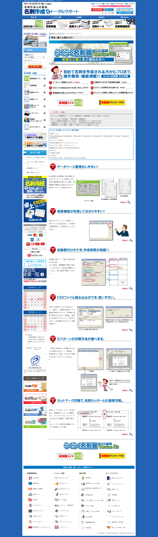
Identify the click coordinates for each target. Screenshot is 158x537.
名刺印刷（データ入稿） (93, 483)
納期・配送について (33, 172)
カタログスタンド (38, 511)
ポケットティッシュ (65, 521)
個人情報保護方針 (35, 367)
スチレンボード (116, 511)
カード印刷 (62, 500)
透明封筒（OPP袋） (118, 522)
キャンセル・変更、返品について (36, 163)
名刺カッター (36, 92)
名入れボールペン (64, 489)
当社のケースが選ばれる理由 (36, 157)
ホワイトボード (36, 127)
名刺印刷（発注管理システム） (93, 489)
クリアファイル (64, 511)
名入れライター (64, 494)
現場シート (36, 494)
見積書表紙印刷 (90, 522)
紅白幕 (35, 500)
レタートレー (36, 113)
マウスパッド (63, 527)
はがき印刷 (88, 517)
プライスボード (38, 521)
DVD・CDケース (117, 478)
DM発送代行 (89, 495)
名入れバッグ (63, 483)
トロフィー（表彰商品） (66, 505)
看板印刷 (36, 483)
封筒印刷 (88, 478)
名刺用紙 (36, 85)
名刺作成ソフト (36, 78)
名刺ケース (36, 99)
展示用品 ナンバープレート (41, 527)
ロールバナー (37, 505)
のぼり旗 (36, 478)
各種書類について (32, 168)
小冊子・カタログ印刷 (92, 511)
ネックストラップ (117, 484)
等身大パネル (37, 516)
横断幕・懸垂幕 (38, 489)
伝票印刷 (88, 528)
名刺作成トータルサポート (50, 9)
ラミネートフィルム (118, 516)
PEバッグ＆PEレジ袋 (118, 527)
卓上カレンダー (64, 478)
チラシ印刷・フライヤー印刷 (94, 500)
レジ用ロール (116, 506)
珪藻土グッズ (63, 516)
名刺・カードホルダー (36, 106)
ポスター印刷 (89, 506)
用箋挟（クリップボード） (36, 120)
